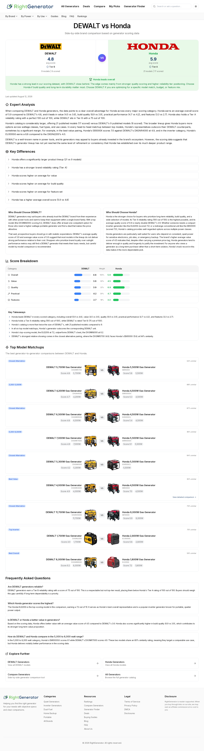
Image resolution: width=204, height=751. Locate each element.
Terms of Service (132, 701)
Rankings (82, 16)
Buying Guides (90, 717)
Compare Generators (93, 705)
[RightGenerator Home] (30, 6)
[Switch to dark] (196, 6)
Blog (63, 16)
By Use (41, 16)
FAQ (72, 16)
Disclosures (129, 713)
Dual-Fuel (48, 709)
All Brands (48, 721)
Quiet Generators (51, 701)
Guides (54, 16)
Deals (86, 6)
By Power (26, 16)
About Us (88, 729)
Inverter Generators (53, 705)
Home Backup (50, 713)
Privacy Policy (130, 705)
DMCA (127, 709)
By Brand (10, 16)
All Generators (70, 6)
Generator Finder (134, 6)
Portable (47, 717)
